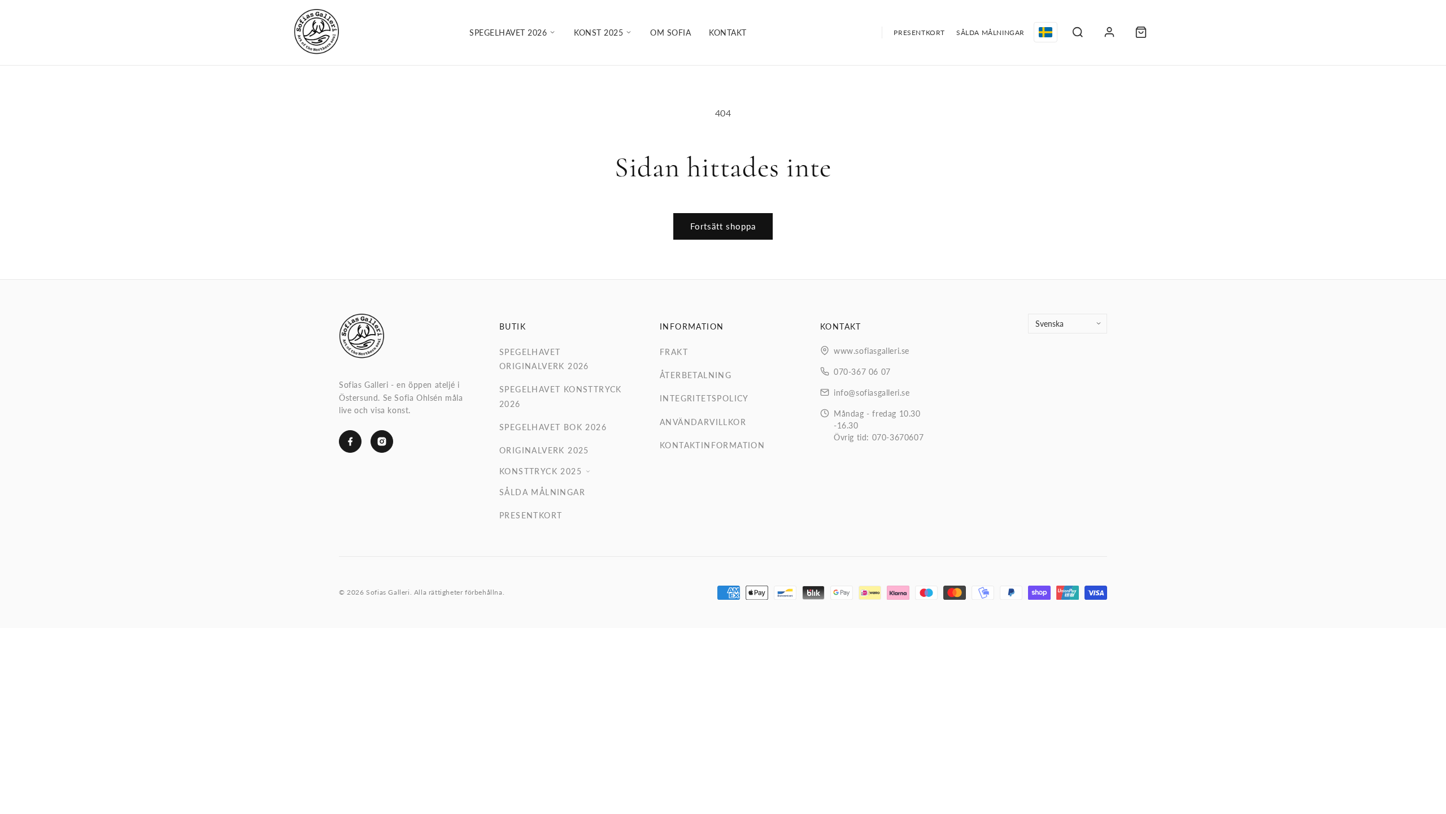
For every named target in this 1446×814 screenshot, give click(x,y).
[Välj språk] (1045, 32)
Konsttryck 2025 (540, 471)
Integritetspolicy (704, 398)
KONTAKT (728, 32)
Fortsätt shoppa (723, 226)
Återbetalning (695, 375)
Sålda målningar (542, 492)
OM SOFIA (670, 32)
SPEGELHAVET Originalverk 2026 (544, 359)
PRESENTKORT (919, 32)
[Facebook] (350, 441)
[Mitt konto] (1109, 32)
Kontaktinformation (712, 445)
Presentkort (530, 515)
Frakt (674, 352)
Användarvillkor (703, 422)
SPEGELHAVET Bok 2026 (553, 427)
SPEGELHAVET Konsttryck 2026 (560, 396)
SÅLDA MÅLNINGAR (990, 32)
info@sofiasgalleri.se (872, 392)
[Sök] (1077, 32)
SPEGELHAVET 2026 (508, 32)
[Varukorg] (1141, 32)
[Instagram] (382, 441)
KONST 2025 (598, 32)
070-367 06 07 (862, 371)
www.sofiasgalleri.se (871, 351)
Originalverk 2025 (544, 450)
